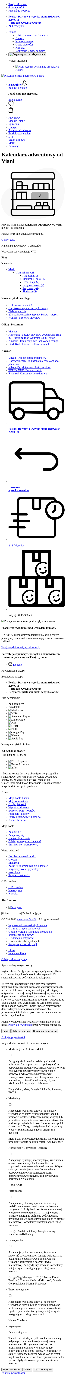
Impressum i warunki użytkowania (27, 925)
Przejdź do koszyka (19, 10)
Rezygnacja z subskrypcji (22, 944)
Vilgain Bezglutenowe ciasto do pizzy (29, 367)
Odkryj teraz (8, 239)
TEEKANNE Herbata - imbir (25, 370)
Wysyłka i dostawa (18, 807)
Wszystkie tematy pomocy (30, 50)
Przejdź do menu (17, 4)
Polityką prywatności (20, 1024)
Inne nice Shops (17, 953)
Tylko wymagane (21, 1031)
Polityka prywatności (13, 1037)
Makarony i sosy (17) (34, 278)
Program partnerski (19, 875)
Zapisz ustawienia (12, 1369)
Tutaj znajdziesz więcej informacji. (20, 647)
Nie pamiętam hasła (19, 838)
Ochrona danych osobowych (24, 928)
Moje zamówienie (18, 801)
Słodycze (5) (30, 291)
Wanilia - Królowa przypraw (24, 317)
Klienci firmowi (17, 820)
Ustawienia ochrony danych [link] (24, 941)
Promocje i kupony (19, 813)
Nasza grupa (15, 890)
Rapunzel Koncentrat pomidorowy (27, 373)
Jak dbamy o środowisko (22, 856)
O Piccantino (15, 887)
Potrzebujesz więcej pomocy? (24, 816)
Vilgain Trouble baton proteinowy (27, 357)
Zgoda (6, 1031)
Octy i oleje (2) (31, 281)
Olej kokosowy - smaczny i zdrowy (28, 308)
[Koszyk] (36, 110)
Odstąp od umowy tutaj (14, 959)
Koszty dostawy (24, 41)
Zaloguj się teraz (17, 87)
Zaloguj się (14, 831)
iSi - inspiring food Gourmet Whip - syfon (31, 337)
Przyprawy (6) (31, 288)
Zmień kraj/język (31, 913)
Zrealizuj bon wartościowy (23, 844)
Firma (11, 950)
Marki (11, 269)
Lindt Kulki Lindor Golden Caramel (28, 344)
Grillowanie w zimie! (20, 305)
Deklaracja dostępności (21, 937)
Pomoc (12, 31)
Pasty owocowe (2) (33, 285)
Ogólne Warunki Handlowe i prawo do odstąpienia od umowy (30, 933)
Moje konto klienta (18, 797)
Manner (12, 331)
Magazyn (13, 862)
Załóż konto (15, 99)
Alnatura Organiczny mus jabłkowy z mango (33, 340)
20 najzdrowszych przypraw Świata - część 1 (33, 314)
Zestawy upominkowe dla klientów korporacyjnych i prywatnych (28, 867)
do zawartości (16, 7)
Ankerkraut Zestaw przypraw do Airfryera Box (34, 334)
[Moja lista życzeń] (11, 105)
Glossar (12, 859)
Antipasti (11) (30, 275)
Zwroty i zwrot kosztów (21, 810)
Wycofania (14, 872)
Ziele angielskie (17, 311)
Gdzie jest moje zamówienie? (31, 35)
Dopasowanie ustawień (44, 1031)
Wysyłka (16, 25)
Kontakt (19, 47)
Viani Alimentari (24, 272)
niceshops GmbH (26, 919)
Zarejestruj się (16, 835)
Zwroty (19, 38)
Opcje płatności (24, 44)
